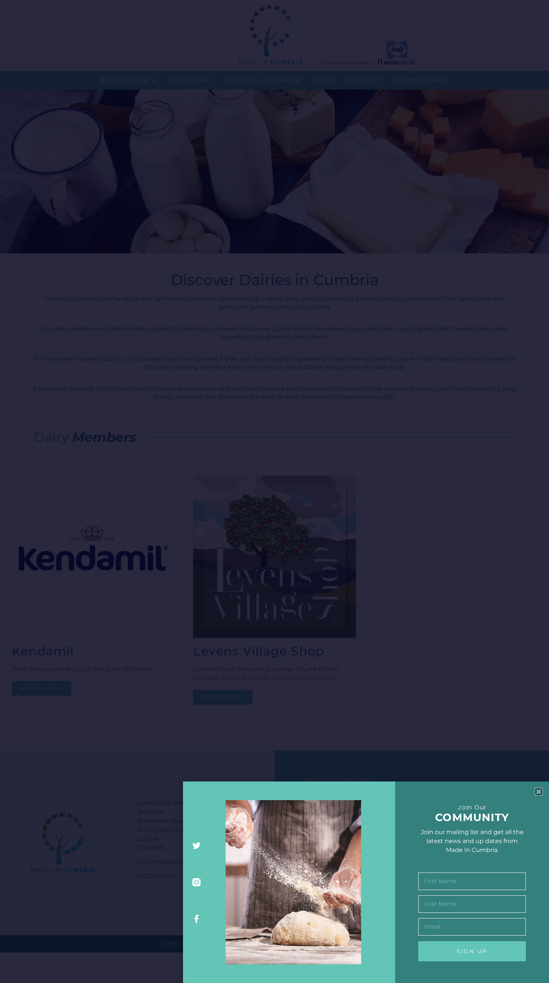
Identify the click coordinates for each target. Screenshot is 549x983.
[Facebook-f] (197, 919)
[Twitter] (197, 846)
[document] (274, 491)
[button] (539, 792)
